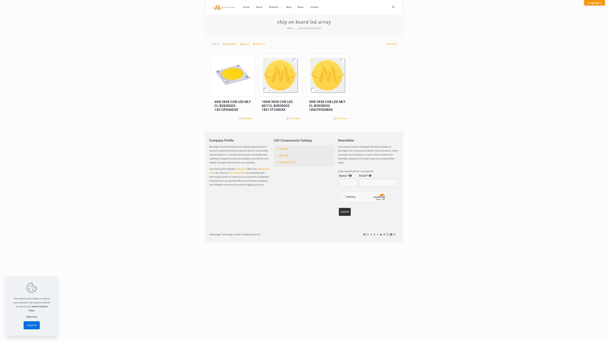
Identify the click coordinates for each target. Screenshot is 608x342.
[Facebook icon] (371, 234)
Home (290, 28)
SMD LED (283, 155)
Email (365, 175)
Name (345, 175)
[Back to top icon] (592, 335)
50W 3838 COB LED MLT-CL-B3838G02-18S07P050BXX (327, 106)
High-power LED (287, 162)
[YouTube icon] (378, 234)
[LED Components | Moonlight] (223, 7)
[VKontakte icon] (391, 234)
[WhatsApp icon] (368, 234)
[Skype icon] (364, 234)
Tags (245, 44)
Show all (392, 44)
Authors (259, 44)
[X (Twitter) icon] (374, 234)
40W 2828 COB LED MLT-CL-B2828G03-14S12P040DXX (232, 106)
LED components (236, 173)
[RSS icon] (394, 234)
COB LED (283, 149)
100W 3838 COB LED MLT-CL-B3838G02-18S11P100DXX (277, 106)
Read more (247, 118)
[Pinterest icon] (384, 234)
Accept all (31, 325)
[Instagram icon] (387, 234)
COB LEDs (241, 169)
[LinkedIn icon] (381, 234)
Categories (230, 44)
